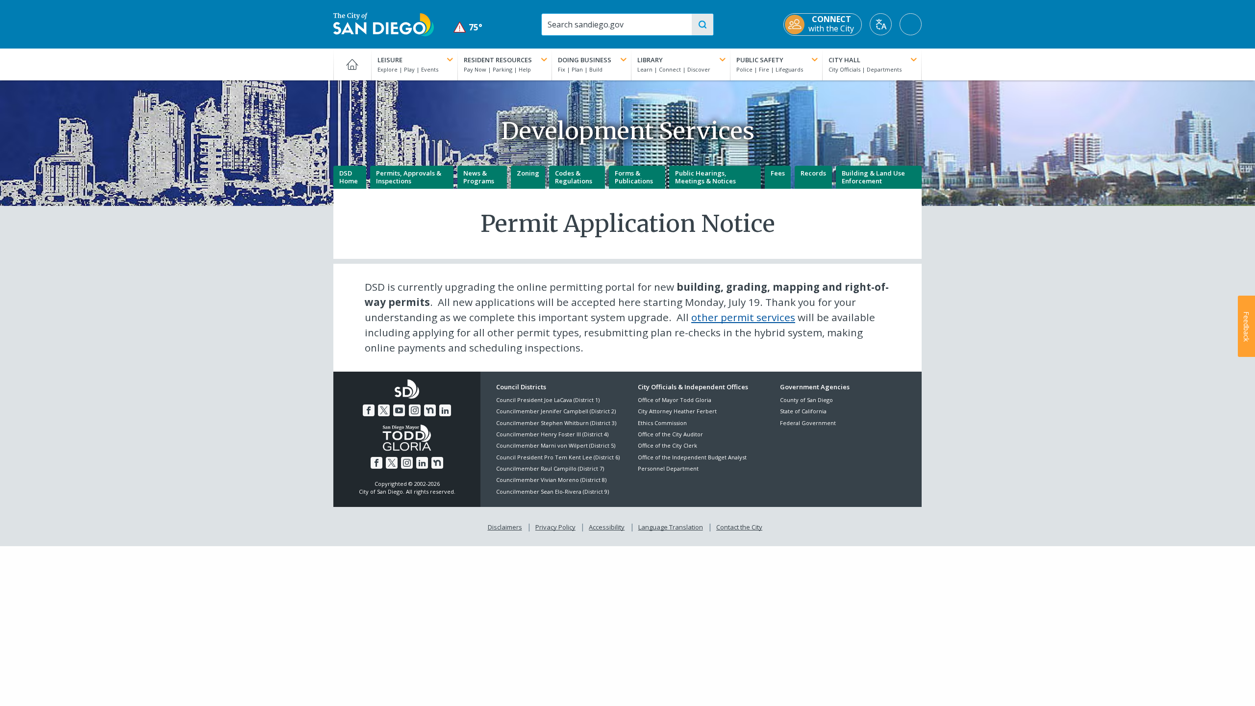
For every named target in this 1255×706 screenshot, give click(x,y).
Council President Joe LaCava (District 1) (548, 399)
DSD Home (348, 177)
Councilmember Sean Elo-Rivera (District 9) (552, 491)
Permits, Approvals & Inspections (408, 177)
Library (650, 59)
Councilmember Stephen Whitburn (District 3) (556, 423)
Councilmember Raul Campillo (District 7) (550, 468)
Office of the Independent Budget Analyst (692, 457)
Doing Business (584, 59)
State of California (803, 411)
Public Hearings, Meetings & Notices (705, 177)
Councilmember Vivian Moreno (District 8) (551, 479)
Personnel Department (668, 468)
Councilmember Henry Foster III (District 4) (552, 434)
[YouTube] (399, 410)
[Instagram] (415, 410)
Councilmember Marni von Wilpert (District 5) (555, 445)
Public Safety (759, 59)
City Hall (844, 59)
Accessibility (607, 527)
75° (467, 27)
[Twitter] (384, 410)
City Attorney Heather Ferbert (677, 411)
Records (813, 173)
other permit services (743, 317)
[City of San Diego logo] (383, 23)
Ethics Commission (662, 423)
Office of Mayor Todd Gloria (674, 399)
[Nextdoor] (430, 410)
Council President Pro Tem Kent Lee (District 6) (558, 457)
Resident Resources (498, 59)
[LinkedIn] (445, 410)
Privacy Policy (555, 527)
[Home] (352, 64)
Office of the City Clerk (667, 445)
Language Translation (670, 527)
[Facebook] (369, 410)
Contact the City (739, 527)
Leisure (389, 59)
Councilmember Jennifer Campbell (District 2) (556, 411)
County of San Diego (806, 399)
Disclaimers (505, 527)
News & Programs (478, 177)
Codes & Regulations (573, 177)
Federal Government (808, 423)
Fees (778, 173)
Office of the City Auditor (670, 434)
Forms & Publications (634, 177)
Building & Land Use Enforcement (873, 177)
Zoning (528, 173)
